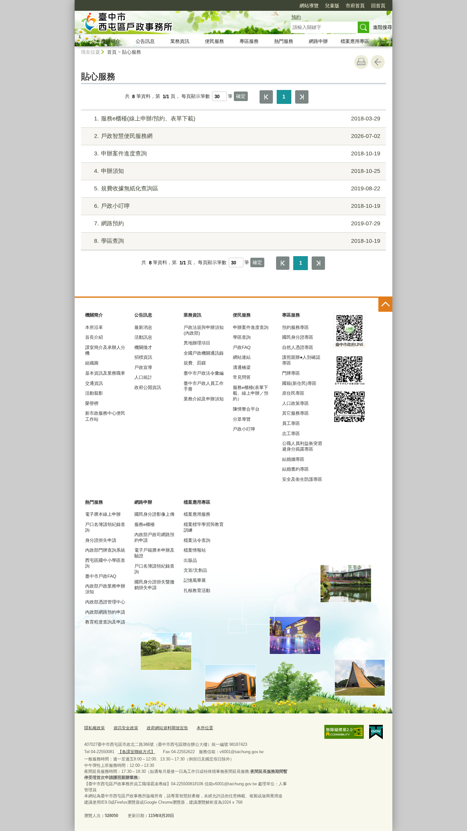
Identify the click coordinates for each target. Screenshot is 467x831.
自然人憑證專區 (297, 347)
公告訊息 (145, 41)
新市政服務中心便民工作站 (105, 416)
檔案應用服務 (197, 514)
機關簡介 (110, 41)
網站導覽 (309, 5)
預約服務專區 (295, 327)
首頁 (112, 52)
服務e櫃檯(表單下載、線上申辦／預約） (250, 393)
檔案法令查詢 (197, 540)
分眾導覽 (242, 419)
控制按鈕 (385, 305)
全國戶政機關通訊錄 (204, 353)
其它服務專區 (295, 413)
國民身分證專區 (297, 337)
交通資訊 (94, 383)
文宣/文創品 (195, 570)
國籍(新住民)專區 (299, 383)
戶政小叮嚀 (237, 206)
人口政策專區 (295, 403)
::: (72, 2)
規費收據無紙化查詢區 (237, 188)
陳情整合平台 (246, 409)
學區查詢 (237, 241)
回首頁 (378, 5)
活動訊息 (143, 337)
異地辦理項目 (197, 342)
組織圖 (91, 362)
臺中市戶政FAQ (100, 576)
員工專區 (291, 423)
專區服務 (249, 41)
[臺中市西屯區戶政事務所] (175, 23)
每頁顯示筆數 (195, 96)
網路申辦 (318, 41)
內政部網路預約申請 (105, 612)
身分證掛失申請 (100, 540)
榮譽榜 (91, 403)
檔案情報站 (195, 550)
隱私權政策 (94, 727)
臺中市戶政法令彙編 (204, 373)
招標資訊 (143, 357)
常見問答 (242, 377)
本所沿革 (94, 327)
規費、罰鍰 (195, 362)
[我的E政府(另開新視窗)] (376, 732)
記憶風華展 (195, 580)
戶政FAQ (242, 347)
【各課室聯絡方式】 (136, 751)
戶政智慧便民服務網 (237, 136)
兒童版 (332, 5)
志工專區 (291, 433)
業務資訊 (179, 41)
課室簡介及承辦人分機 (105, 350)
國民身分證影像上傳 (154, 514)
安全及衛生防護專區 (302, 479)
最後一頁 (301, 97)
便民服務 (214, 41)
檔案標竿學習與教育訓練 (204, 527)
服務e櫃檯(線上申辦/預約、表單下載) (237, 118)
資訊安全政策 (125, 727)
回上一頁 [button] (378, 62)
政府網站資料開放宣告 (167, 727)
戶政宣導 (143, 367)
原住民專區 (293, 393)
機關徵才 (143, 347)
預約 (296, 17)
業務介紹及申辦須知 (204, 398)
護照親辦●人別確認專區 (301, 360)
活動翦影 (94, 393)
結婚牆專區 (293, 459)
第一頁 (266, 97)
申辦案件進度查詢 (237, 153)
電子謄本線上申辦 (103, 514)
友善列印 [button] (361, 62)
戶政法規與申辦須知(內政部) (204, 330)
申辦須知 (237, 171)
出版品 (190, 560)
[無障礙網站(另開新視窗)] (344, 732)
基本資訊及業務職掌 (105, 373)
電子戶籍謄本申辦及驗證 (154, 553)
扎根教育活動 (197, 590)
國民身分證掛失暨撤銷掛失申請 (154, 584)
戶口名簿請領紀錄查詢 (105, 527)
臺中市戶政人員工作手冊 (204, 386)
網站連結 (242, 357)
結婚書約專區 (295, 469)
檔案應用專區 (355, 41)
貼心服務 (131, 52)
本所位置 (205, 727)
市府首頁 (355, 5)
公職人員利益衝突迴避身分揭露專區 (302, 446)
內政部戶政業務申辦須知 (105, 588)
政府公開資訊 (147, 387)
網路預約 (237, 223)
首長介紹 (94, 337)
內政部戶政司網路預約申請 (154, 537)
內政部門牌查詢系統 (105, 550)
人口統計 (143, 377)
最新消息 (143, 327)
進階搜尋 (382, 27)
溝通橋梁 (242, 367)
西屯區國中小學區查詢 (105, 563)
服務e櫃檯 (144, 524)
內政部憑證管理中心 (105, 601)
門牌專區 (291, 373)
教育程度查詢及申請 (105, 621)
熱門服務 (283, 41)
